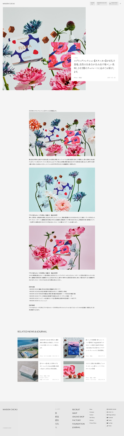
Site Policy (92, 417)
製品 (81, 77)
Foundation (78, 424)
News (76, 57)
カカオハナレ (111, 412)
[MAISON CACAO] (7, 3)
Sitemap (92, 420)
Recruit (76, 410)
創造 (57, 417)
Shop (74, 413)
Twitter (110, 420)
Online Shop (78, 417)
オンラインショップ (43, 300)
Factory (76, 420)
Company (92, 412)
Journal (76, 428)
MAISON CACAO (112, 409)
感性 (57, 420)
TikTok (109, 425)
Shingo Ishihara (112, 414)
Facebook (110, 417)
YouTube (110, 423)
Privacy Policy (93, 423)
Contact (91, 414)
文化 (57, 424)
